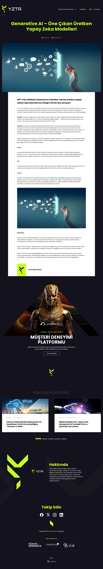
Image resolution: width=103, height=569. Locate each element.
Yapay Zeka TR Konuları (66, 9)
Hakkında (83, 9)
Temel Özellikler (51, 353)
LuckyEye (97, 9)
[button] (38, 438)
